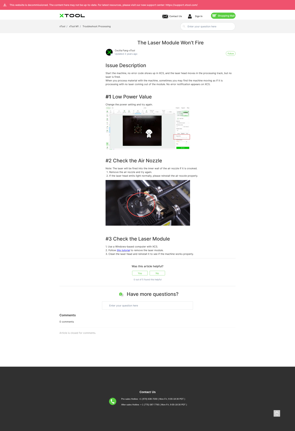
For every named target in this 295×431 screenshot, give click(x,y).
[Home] (72, 15)
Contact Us (175, 16)
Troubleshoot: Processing (97, 26)
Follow (231, 53)
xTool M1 (74, 26)
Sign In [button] (198, 16)
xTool (62, 26)
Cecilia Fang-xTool (125, 50)
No (157, 273)
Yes (140, 273)
